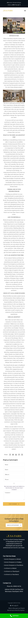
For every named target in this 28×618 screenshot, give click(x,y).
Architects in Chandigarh (11, 571)
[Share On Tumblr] (22, 454)
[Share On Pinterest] (19, 454)
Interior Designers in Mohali (12, 559)
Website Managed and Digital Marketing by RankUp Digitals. (16, 609)
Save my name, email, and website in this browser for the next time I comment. (14, 488)
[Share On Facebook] (10, 454)
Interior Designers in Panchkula (13, 565)
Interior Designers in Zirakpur (13, 562)
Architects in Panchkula (11, 574)
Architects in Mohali (10, 568)
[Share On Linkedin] (16, 454)
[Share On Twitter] (13, 454)
